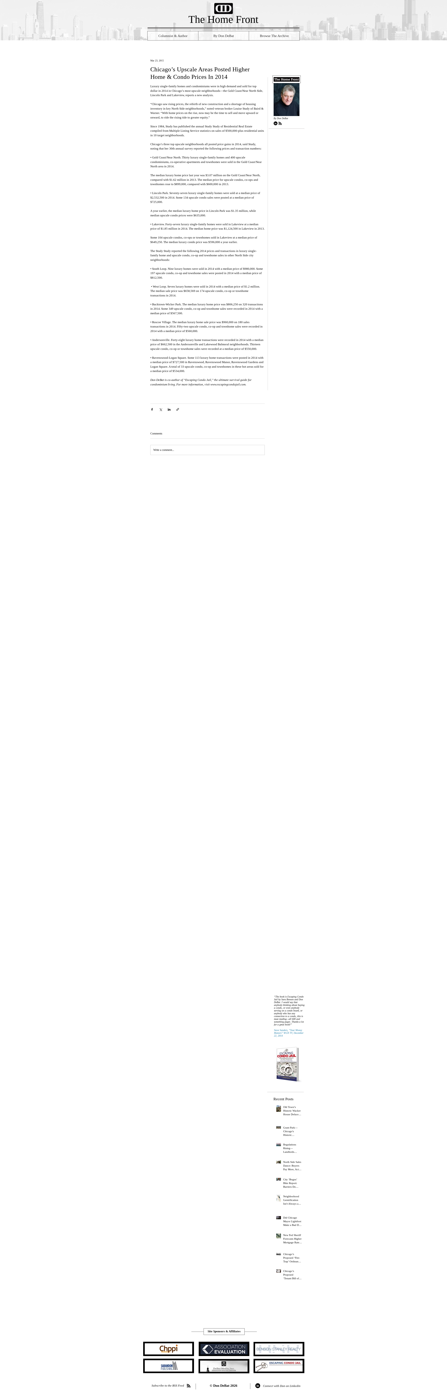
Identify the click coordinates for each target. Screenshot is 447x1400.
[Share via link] (177, 409)
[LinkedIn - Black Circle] (275, 123)
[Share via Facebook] (152, 409)
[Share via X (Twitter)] (160, 409)
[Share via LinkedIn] (169, 409)
